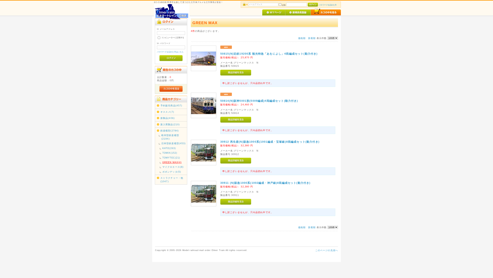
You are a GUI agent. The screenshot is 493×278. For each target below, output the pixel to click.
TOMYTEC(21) (171, 157)
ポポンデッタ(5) (171, 171)
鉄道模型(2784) (169, 130)
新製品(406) (167, 118)
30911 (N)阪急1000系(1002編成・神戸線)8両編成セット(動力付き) (265, 182)
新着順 (312, 38)
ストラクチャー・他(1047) (171, 179)
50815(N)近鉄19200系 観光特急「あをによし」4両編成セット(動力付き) (269, 53)
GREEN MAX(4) (172, 162)
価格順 (302, 38)
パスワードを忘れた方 (327, 5)
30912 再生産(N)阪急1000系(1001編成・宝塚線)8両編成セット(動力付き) (269, 141)
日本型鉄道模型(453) (173, 143)
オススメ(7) (167, 112)
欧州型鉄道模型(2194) (170, 137)
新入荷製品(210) (170, 124)
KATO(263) (169, 148)
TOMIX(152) (169, 153)
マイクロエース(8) (173, 167)
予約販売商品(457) (171, 105)
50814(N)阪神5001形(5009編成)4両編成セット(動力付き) (259, 100)
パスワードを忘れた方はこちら (170, 52)
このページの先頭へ (326, 250)
